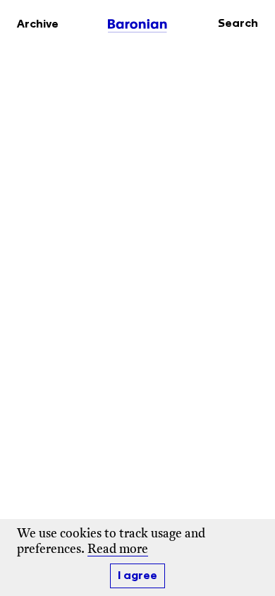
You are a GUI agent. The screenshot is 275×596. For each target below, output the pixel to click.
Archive (38, 24)
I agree (137, 576)
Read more (117, 550)
